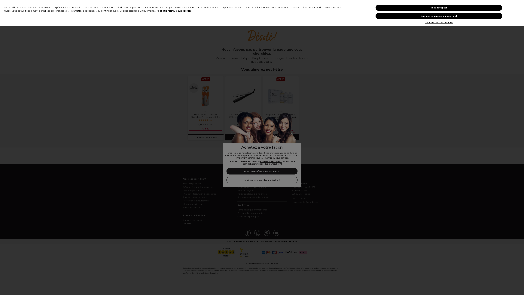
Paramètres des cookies (439, 22)
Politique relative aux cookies (174, 11)
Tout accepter (439, 7)
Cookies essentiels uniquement (439, 16)
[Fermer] (520, 13)
